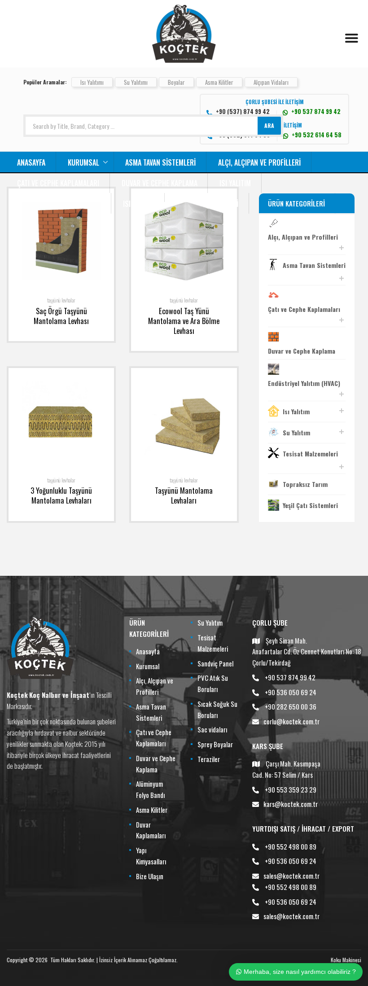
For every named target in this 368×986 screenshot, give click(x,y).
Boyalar (176, 82)
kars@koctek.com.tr (290, 804)
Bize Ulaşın (149, 876)
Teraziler (208, 759)
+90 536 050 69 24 (290, 692)
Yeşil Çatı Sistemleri (310, 505)
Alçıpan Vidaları (271, 82)
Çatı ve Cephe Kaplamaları (58, 183)
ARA (269, 125)
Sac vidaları (212, 729)
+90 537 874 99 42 (290, 677)
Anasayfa (31, 162)
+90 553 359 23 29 (290, 789)
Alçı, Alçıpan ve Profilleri (259, 162)
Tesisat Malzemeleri (310, 453)
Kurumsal (83, 162)
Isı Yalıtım (235, 183)
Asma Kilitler (219, 82)
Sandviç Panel (215, 663)
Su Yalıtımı (136, 82)
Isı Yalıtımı (92, 82)
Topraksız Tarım (305, 484)
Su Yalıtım (296, 432)
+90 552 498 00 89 (290, 846)
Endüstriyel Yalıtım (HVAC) (304, 383)
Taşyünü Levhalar (61, 300)
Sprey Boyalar (215, 744)
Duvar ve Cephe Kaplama (159, 183)
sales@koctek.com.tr (291, 876)
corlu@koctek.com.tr (291, 721)
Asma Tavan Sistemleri (160, 162)
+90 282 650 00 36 (290, 706)
